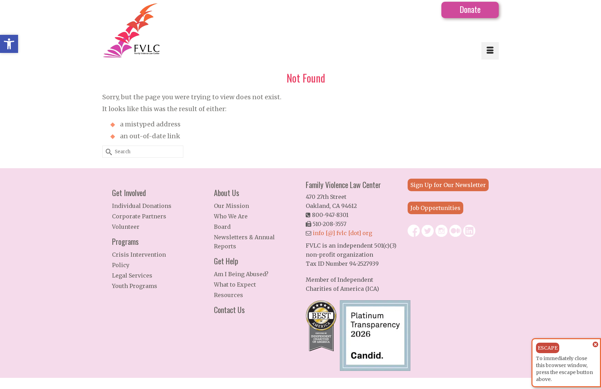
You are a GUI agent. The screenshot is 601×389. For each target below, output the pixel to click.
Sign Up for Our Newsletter (448, 184)
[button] (9, 44)
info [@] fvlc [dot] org (342, 232)
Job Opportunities (435, 207)
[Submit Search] (107, 152)
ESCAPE (548, 348)
